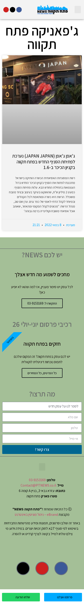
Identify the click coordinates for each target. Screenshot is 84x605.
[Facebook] (19, 9)
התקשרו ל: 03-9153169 (42, 303)
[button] (78, 9)
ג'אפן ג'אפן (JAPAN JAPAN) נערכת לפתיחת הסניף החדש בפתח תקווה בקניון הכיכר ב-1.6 (43, 161)
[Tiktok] (12, 9)
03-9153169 (37, 480)
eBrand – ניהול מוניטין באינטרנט (36, 514)
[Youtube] (6, 9)
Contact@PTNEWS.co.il (38, 485)
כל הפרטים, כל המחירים (42, 373)
